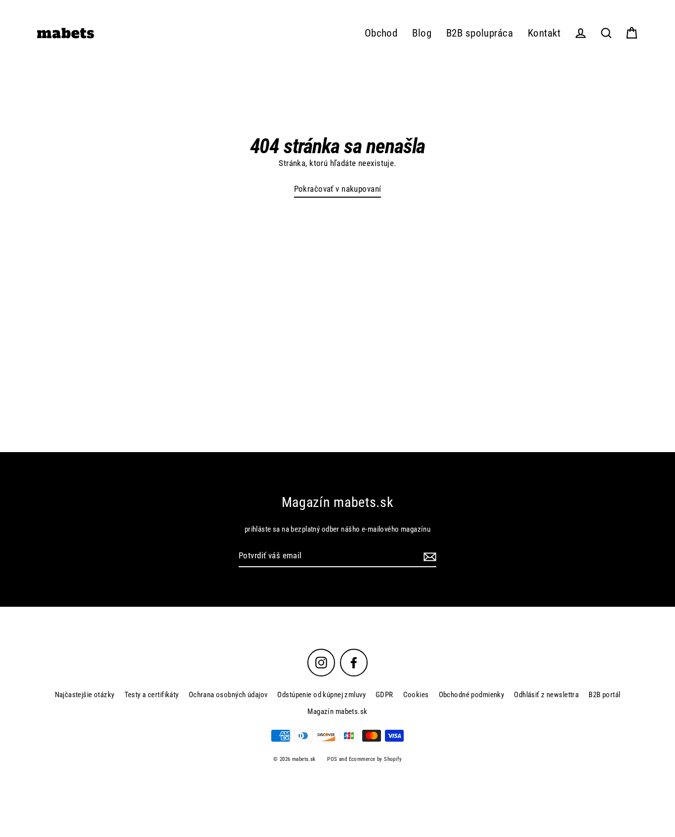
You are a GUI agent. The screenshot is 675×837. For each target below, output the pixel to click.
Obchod (381, 33)
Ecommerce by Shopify (375, 759)
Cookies (416, 694)
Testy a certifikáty (152, 694)
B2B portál (604, 694)
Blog (421, 33)
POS (332, 759)
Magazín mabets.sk (337, 711)
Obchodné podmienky (472, 694)
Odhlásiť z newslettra (546, 694)
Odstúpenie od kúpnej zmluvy (321, 694)
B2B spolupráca (479, 33)
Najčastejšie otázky (85, 694)
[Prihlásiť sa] (428, 556)
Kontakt (544, 33)
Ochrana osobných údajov (228, 694)
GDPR (384, 694)
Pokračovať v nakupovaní (337, 189)
